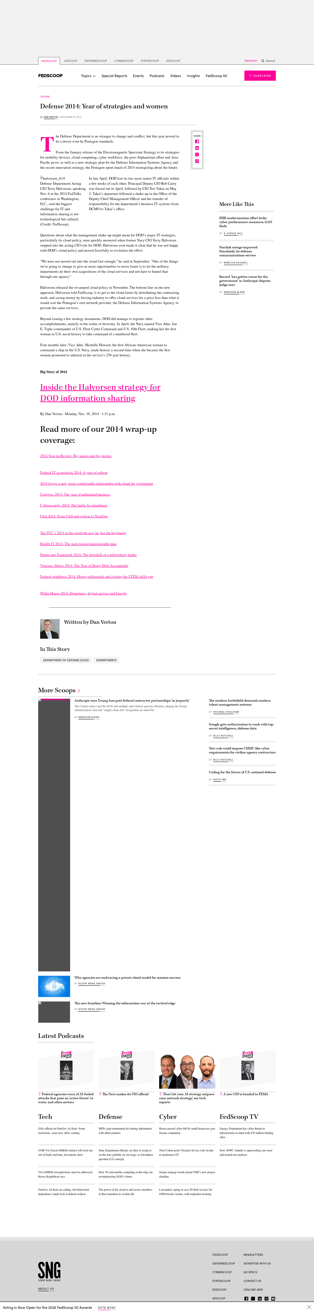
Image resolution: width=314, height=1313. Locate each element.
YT (272, 1298)
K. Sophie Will (233, 233)
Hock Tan (219, 779)
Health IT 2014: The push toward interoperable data (78, 543)
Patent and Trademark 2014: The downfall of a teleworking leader (88, 554)
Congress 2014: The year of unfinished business (75, 494)
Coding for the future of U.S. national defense (242, 772)
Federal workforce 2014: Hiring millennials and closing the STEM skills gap (96, 576)
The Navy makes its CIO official (125, 1094)
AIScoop (70, 61)
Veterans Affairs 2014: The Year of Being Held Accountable (84, 565)
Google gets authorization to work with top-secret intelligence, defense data (241, 726)
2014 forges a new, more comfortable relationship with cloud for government (96, 483)
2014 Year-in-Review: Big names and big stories (75, 455)
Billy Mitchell (223, 735)
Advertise (251, 60)
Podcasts (157, 75)
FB (245, 1298)
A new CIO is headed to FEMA (245, 1094)
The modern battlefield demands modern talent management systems (240, 702)
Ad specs (250, 1272)
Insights (193, 75)
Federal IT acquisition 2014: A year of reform (74, 472)
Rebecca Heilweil (236, 262)
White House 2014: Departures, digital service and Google (83, 593)
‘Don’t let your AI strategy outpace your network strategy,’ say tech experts (186, 1098)
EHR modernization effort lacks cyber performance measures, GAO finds (245, 222)
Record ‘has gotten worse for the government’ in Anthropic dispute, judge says (245, 281)
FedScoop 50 (216, 75)
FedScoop (49, 61)
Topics (86, 75)
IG (265, 1298)
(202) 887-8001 (253, 1289)
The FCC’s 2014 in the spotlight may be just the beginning (83, 532)
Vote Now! (107, 1307)
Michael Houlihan (226, 711)
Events (138, 75)
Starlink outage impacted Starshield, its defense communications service (238, 251)
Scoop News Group (91, 983)
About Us (46, 1288)
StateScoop (150, 61)
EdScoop (173, 61)
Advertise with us (257, 1263)
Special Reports (114, 75)
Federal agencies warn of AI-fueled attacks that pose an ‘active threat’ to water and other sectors (66, 1098)
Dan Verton (51, 117)
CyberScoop (124, 61)
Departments (106, 660)
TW (252, 1298)
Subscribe (262, 75)
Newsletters (253, 1254)
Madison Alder (234, 292)
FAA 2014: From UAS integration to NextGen (74, 516)
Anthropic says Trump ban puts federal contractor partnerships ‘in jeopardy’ (132, 700)
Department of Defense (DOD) (66, 660)
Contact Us (252, 1281)
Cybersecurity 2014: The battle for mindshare (73, 505)
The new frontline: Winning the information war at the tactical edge (125, 1003)
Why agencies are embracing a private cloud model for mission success (127, 977)
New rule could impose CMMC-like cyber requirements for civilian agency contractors (242, 750)
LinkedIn (259, 1298)
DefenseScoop (95, 61)
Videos (175, 75)
